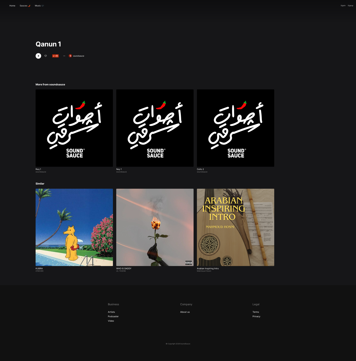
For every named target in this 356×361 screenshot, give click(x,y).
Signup (350, 5)
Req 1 (38, 169)
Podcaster (113, 316)
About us (185, 312)
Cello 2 (200, 169)
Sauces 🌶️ (25, 5)
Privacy (256, 316)
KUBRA (39, 268)
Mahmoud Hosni (204, 271)
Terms (256, 312)
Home (12, 5)
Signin (343, 5)
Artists (111, 312)
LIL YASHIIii (121, 271)
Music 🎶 (39, 5)
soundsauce (78, 56)
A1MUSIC (40, 271)
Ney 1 (119, 169)
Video (111, 320)
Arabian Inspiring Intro (208, 268)
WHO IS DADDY (123, 268)
